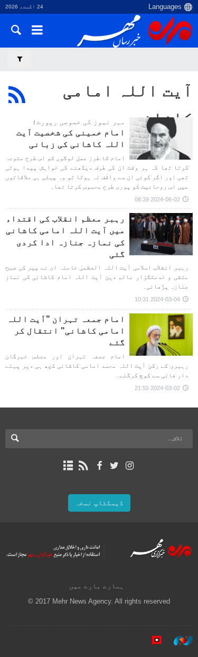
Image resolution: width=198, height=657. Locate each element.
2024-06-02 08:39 (157, 199)
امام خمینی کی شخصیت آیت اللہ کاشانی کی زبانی (70, 138)
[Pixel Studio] (152, 640)
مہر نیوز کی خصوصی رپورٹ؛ (78, 122)
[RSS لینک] (83, 465)
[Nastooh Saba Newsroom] (178, 640)
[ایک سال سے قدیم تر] (161, 138)
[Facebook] (99, 465)
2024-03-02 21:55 (157, 388)
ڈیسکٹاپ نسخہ (99, 503)
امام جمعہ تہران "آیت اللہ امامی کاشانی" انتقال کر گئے (66, 330)
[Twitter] (114, 465)
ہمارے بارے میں (96, 586)
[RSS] (17, 94)
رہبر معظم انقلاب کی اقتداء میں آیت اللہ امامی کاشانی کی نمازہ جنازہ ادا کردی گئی (65, 236)
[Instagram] (129, 465)
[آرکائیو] (68, 465)
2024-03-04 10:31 (157, 299)
